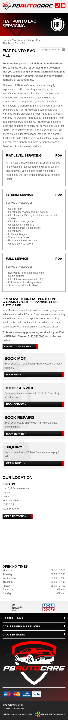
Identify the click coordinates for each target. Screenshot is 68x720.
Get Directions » (15, 516)
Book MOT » (13, 374)
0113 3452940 (36, 336)
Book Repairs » (16, 433)
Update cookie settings (14, 708)
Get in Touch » (15, 463)
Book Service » (16, 404)
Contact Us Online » (17, 346)
